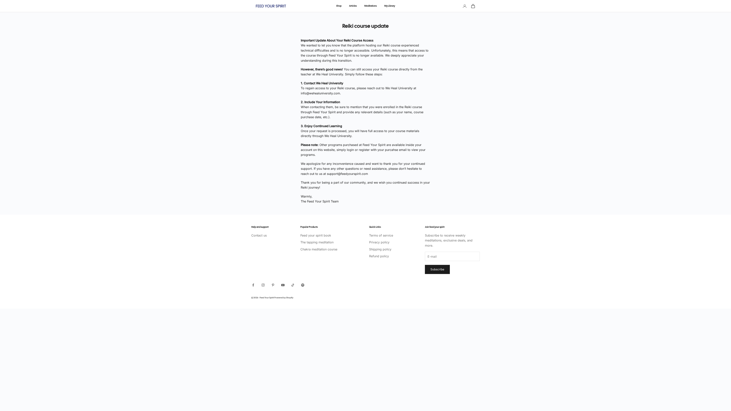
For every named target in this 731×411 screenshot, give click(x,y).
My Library (389, 6)
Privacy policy (379, 242)
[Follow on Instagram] (263, 285)
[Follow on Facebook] (253, 285)
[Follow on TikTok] (293, 285)
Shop (339, 6)
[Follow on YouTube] (283, 285)
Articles (353, 6)
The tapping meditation (317, 242)
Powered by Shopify (283, 298)
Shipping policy (380, 249)
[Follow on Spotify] (303, 285)
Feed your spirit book (315, 235)
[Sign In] (464, 6)
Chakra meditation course (318, 249)
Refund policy (379, 256)
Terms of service (381, 235)
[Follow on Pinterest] (273, 285)
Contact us (259, 235)
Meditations (370, 6)
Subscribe (437, 269)
